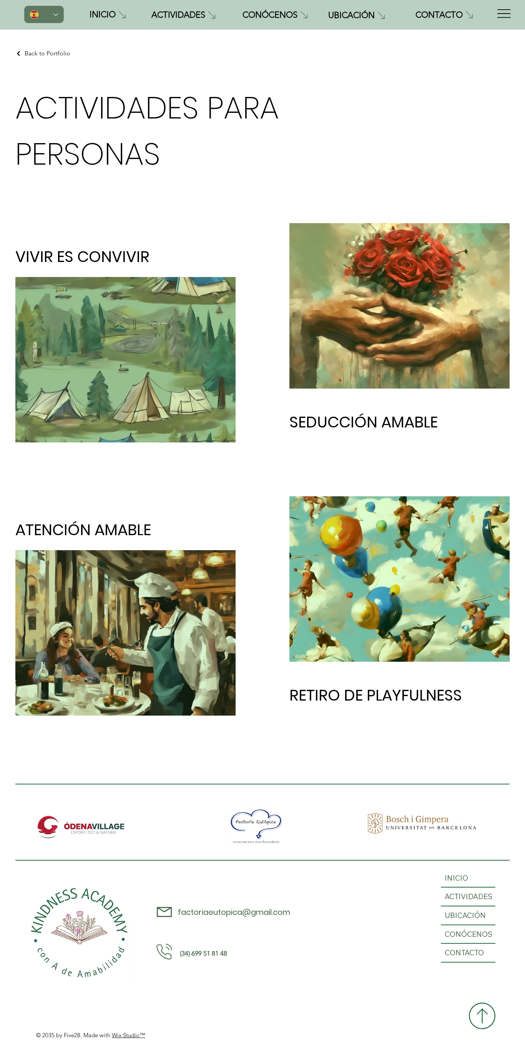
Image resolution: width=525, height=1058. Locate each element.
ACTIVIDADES (468, 896)
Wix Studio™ (128, 1035)
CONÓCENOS (468, 934)
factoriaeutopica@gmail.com (234, 912)
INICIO (456, 878)
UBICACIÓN (465, 915)
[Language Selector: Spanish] (44, 14)
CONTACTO (464, 952)
